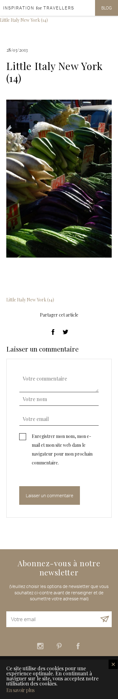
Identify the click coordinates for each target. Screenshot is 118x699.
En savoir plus (20, 690)
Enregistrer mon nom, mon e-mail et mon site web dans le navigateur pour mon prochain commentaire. (62, 449)
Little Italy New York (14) (24, 20)
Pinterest (59, 646)
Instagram (40, 646)
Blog (106, 7)
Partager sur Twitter (65, 332)
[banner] (37, 8)
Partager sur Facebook (53, 332)
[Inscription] (105, 619)
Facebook (78, 646)
